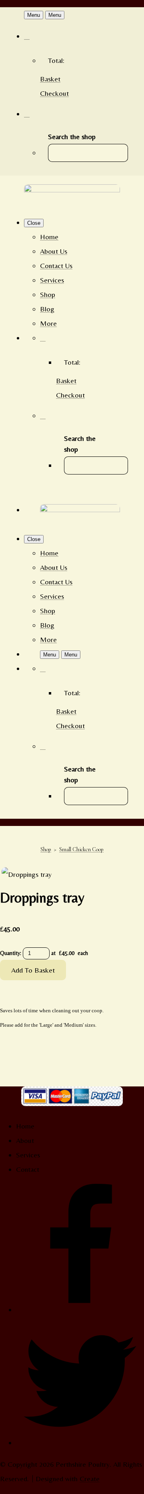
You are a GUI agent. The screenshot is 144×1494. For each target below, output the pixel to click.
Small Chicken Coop (81, 849)
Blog (47, 309)
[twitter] (80, 1442)
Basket (50, 79)
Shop (47, 294)
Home (49, 236)
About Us (53, 251)
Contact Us (56, 265)
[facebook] (80, 1309)
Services (52, 280)
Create (90, 1478)
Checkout (54, 93)
